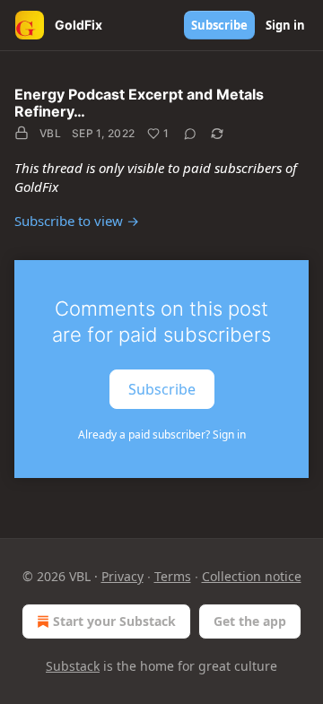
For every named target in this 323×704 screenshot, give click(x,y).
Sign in (285, 25)
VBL (50, 133)
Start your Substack (114, 621)
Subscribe (219, 25)
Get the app (250, 621)
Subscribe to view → (76, 221)
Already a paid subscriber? (162, 434)
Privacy (122, 576)
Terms (172, 576)
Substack (73, 665)
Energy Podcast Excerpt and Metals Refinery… (139, 102)
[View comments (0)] (190, 133)
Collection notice (251, 576)
